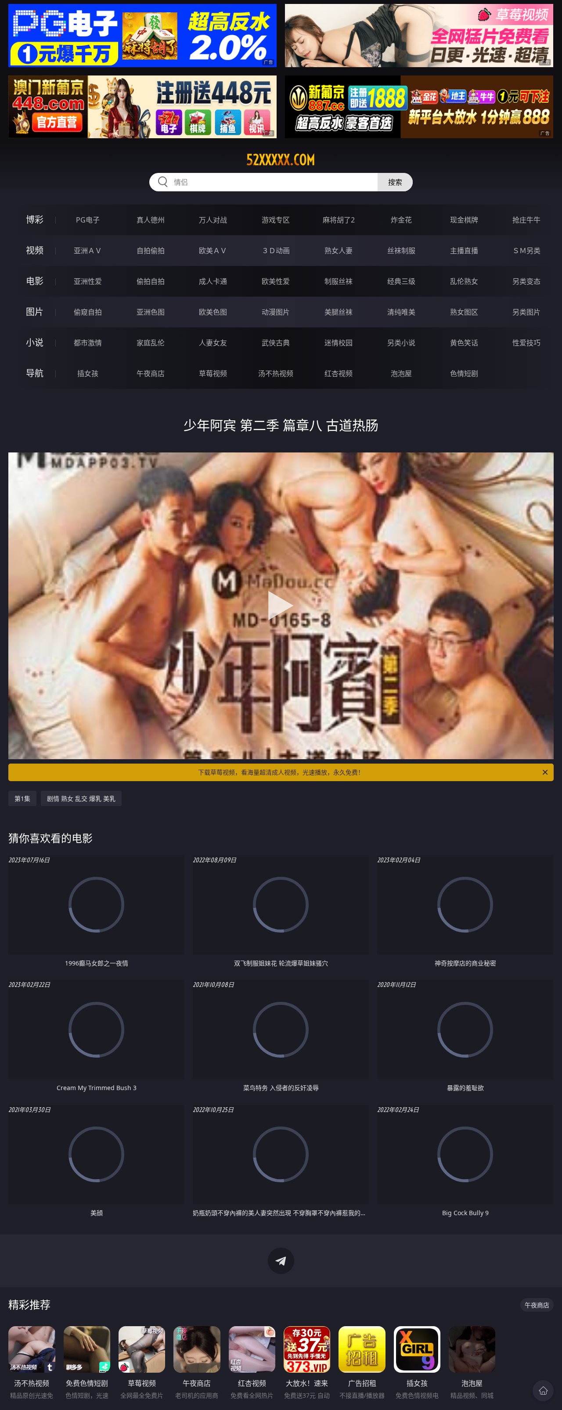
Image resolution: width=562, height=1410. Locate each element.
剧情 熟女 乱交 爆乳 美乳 (81, 798)
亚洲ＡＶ (88, 250)
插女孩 (87, 373)
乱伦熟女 (464, 281)
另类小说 (401, 343)
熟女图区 (464, 312)
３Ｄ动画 (276, 250)
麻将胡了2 (339, 220)
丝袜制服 (401, 250)
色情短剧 (464, 373)
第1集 (22, 798)
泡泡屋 (401, 373)
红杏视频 (338, 373)
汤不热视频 (275, 373)
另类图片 (526, 312)
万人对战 (213, 220)
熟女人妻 (338, 250)
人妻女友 (213, 343)
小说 (34, 342)
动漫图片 (276, 312)
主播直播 (464, 250)
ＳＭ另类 (526, 250)
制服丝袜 (338, 281)
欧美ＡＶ (213, 250)
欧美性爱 (276, 281)
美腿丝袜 (338, 312)
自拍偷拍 (151, 250)
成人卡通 (213, 281)
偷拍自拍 (151, 281)
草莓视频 (213, 373)
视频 (34, 250)
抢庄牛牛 (526, 220)
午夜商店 (151, 373)
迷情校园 (338, 343)
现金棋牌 (464, 220)
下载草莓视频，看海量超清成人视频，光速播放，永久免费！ (281, 772)
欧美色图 (213, 312)
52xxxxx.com (280, 160)
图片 (34, 312)
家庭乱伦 (151, 343)
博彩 (34, 220)
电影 (34, 281)
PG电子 (88, 220)
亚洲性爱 (88, 281)
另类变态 (526, 281)
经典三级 (401, 281)
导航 (34, 373)
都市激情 (88, 343)
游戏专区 (276, 220)
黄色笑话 (464, 343)
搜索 (395, 182)
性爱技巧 (526, 343)
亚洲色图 (151, 312)
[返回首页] (543, 1390)
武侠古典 (276, 343)
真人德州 (151, 220)
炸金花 (401, 220)
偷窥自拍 (88, 312)
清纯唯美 (401, 312)
